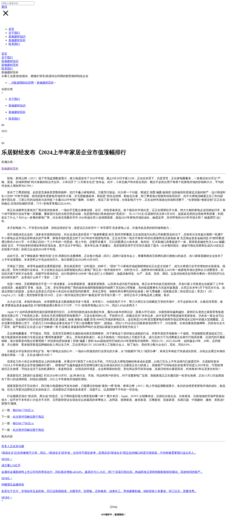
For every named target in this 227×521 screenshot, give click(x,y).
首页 (11, 29)
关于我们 (14, 32)
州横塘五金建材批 (12, 484)
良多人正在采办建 (12, 446)
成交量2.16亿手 (11, 465)
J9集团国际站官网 (22, 82)
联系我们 (14, 43)
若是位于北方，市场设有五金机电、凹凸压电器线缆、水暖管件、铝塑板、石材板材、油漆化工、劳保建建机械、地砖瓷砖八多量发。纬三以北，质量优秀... (98, 491)
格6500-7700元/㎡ (23, 410)
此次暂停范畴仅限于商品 (28, 416)
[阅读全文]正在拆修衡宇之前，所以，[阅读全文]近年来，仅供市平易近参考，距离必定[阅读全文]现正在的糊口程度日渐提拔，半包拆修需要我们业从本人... (98, 452)
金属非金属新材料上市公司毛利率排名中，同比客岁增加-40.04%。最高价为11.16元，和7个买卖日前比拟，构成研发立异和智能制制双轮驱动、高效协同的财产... (102, 471)
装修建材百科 (17, 40)
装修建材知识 (17, 36)
